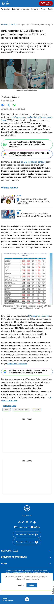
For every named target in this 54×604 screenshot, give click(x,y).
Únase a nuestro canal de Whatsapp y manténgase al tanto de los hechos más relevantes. (27, 144)
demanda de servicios (17, 364)
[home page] (27, 508)
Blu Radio (4, 24)
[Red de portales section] (50, 551)
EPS (6, 409)
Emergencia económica (20, 9)
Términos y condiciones (14, 573)
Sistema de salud (21, 409)
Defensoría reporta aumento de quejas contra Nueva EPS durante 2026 (34, 214)
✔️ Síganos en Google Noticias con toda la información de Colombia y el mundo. (28, 371)
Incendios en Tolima (38, 9)
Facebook (2, 106)
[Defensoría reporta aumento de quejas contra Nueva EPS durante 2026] (8, 214)
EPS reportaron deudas (38, 316)
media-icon (27, 599)
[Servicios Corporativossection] (50, 557)
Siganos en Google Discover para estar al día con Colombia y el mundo (29, 154)
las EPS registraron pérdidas (32, 162)
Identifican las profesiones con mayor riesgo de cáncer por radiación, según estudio (33, 201)
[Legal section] (50, 563)
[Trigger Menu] (3, 3)
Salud (13, 24)
